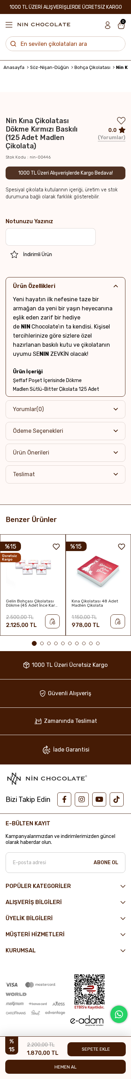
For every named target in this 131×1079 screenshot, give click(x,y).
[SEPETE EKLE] (52, 621)
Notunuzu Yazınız (29, 221)
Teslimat (24, 474)
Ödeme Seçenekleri (38, 431)
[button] (34, 643)
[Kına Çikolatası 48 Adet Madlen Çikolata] (98, 568)
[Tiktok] (117, 799)
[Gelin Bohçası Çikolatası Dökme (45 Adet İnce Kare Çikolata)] (33, 568)
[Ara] (13, 44)
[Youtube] (99, 799)
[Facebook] (64, 799)
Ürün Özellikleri (34, 286)
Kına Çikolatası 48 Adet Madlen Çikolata (95, 603)
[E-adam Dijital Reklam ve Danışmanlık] (86, 1021)
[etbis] (89, 991)
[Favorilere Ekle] (121, 122)
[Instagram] (82, 799)
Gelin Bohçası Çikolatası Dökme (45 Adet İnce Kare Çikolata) (32, 603)
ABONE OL (106, 863)
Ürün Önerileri (31, 452)
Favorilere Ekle (56, 546)
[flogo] (46, 778)
